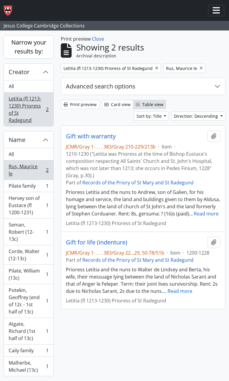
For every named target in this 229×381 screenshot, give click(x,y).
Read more (206, 213)
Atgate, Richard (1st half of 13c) (28, 331)
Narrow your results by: (28, 46)
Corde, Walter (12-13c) (28, 255)
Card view (120, 104)
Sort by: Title (150, 116)
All (11, 86)
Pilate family (28, 187)
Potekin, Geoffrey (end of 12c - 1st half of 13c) (28, 301)
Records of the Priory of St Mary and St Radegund (138, 182)
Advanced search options (100, 86)
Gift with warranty (91, 136)
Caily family (28, 352)
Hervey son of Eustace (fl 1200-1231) (28, 205)
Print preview (83, 104)
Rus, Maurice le (28, 170)
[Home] (10, 10)
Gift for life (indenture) (96, 242)
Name (17, 140)
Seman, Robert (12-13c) (28, 231)
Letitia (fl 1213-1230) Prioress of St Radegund (28, 109)
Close (98, 39)
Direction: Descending (196, 116)
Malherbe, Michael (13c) (28, 366)
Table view (152, 104)
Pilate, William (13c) (28, 274)
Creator (19, 72)
